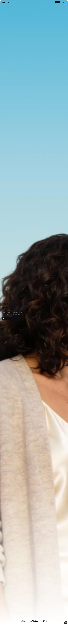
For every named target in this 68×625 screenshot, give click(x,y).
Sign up (57, 2)
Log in (53, 2)
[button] (65, 622)
